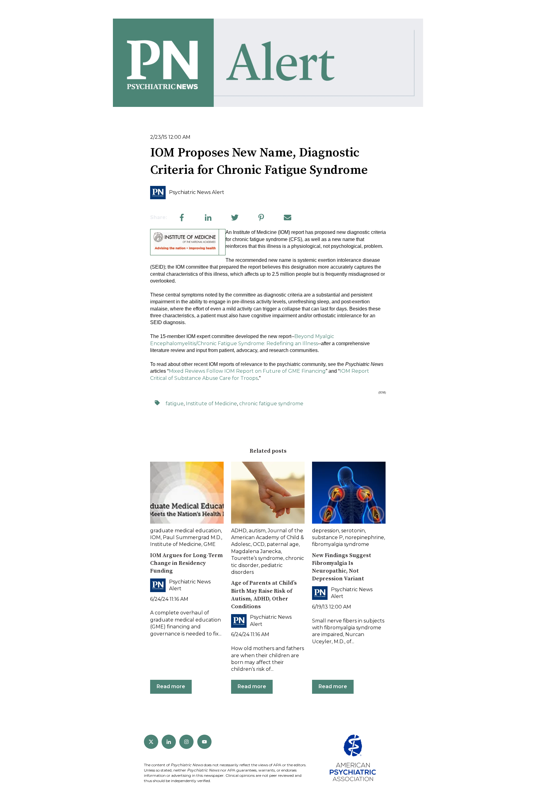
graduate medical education (185, 531)
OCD (259, 544)
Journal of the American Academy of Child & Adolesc (267, 537)
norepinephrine (364, 537)
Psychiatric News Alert (196, 192)
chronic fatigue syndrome (271, 404)
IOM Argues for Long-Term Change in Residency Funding (186, 563)
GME (209, 544)
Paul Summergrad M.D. (192, 537)
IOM (155, 537)
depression (325, 531)
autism (257, 531)
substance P (327, 537)
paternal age (283, 544)
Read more (171, 686)
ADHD (239, 531)
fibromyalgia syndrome (340, 544)
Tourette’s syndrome (257, 558)
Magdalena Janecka (256, 551)
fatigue (175, 404)
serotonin (353, 531)
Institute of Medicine (211, 404)
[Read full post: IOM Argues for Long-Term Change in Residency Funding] (187, 493)
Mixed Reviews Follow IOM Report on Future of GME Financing (247, 371)
